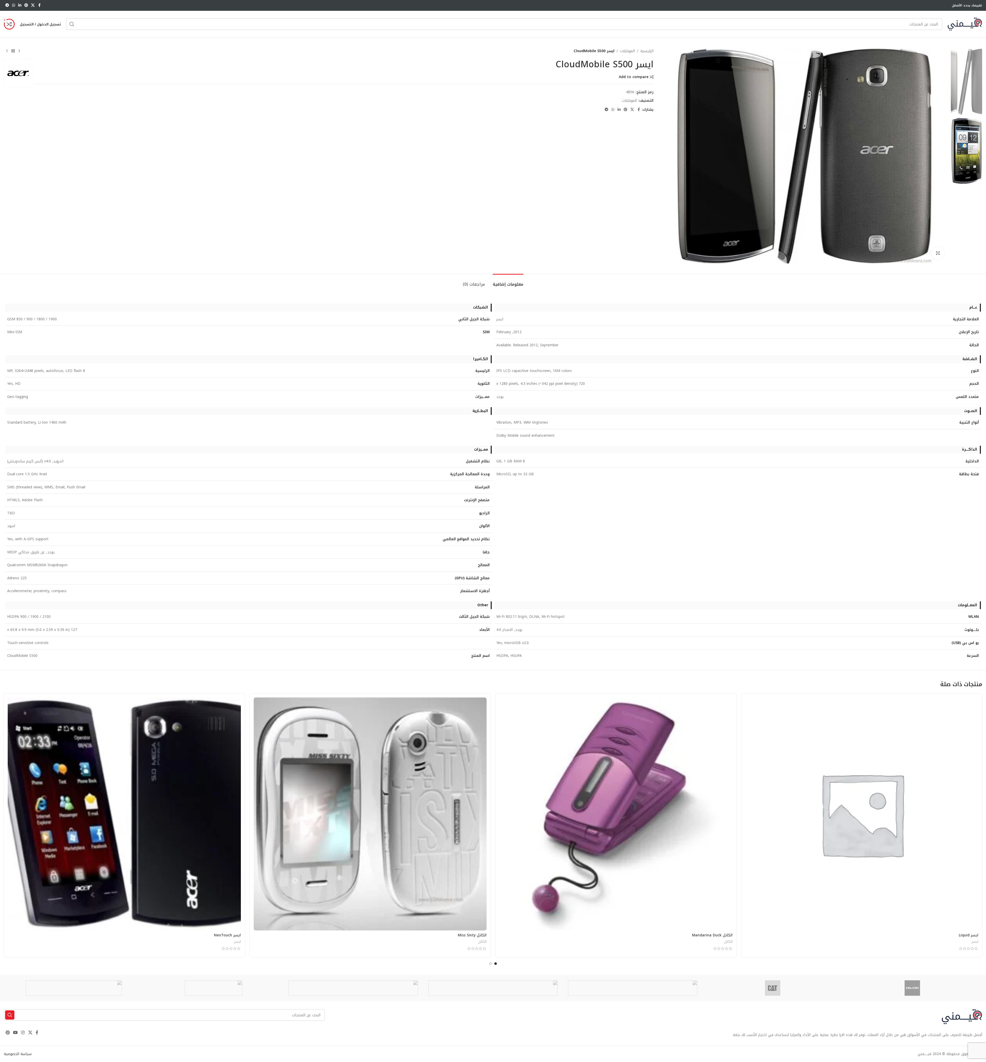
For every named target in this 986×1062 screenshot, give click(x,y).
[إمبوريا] (633, 988)
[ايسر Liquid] (862, 814)
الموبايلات (627, 51)
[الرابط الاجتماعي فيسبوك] (39, 5)
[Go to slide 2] (490, 963)
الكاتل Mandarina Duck (712, 935)
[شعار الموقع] (964, 24)
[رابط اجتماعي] (33, 5)
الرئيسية (646, 51)
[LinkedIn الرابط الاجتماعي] (20, 5)
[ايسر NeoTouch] (124, 814)
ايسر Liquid (968, 935)
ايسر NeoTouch (227, 935)
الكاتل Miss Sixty (472, 935)
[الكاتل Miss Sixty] (370, 814)
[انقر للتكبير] (938, 253)
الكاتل (728, 941)
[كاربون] (74, 988)
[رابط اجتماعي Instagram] (23, 1033)
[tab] (508, 282)
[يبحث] (72, 24)
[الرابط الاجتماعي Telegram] (7, 5)
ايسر (975, 941)
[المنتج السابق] (19, 51)
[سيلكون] (912, 988)
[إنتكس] (353, 988)
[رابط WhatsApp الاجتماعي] (14, 5)
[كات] (772, 988)
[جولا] (213, 988)
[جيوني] (493, 988)
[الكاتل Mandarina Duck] (616, 814)
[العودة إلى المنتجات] (13, 51)
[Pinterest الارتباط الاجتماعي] (26, 5)
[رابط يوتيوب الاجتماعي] (15, 1033)
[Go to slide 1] (495, 963)
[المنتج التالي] (7, 51)
